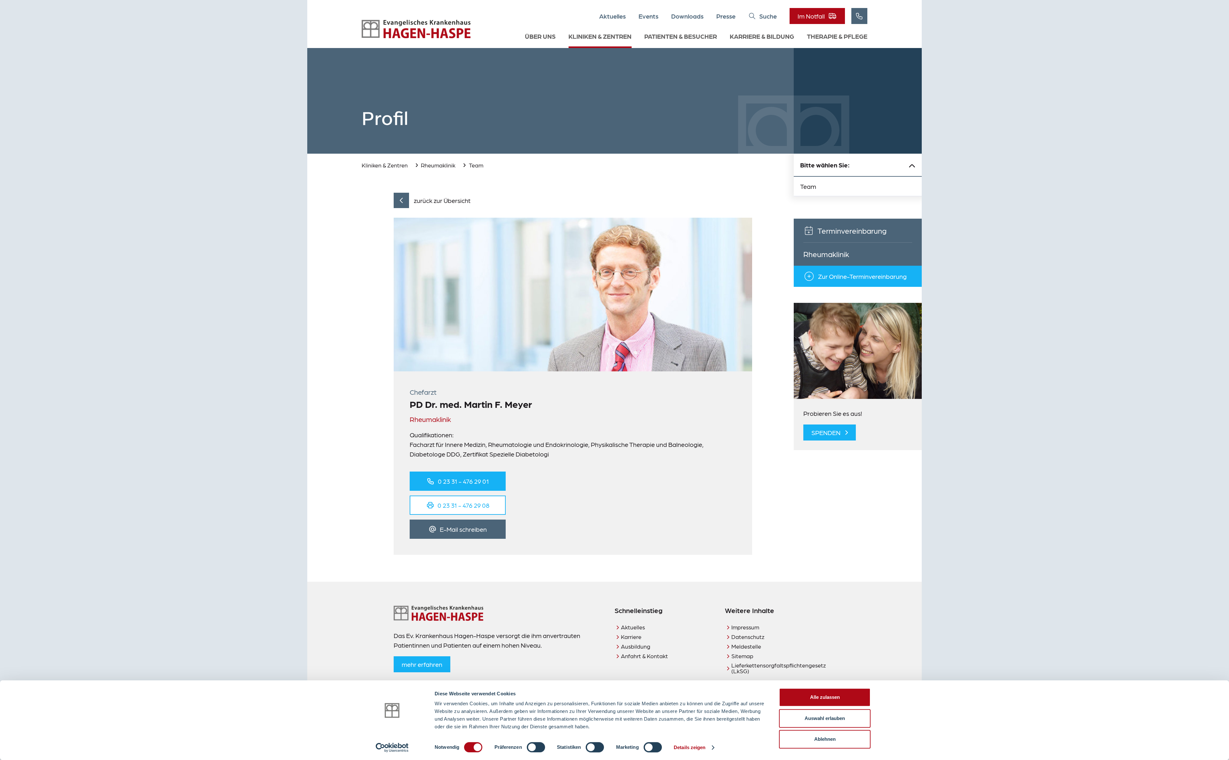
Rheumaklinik (438, 165)
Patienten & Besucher (680, 36)
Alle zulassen (825, 697)
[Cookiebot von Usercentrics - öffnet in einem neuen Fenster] (392, 747)
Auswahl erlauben (825, 718)
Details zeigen (689, 747)
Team (476, 165)
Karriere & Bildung (762, 36)
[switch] (536, 747)
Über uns (540, 36)
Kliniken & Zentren (599, 36)
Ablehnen (825, 739)
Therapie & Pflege (837, 36)
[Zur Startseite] (416, 29)
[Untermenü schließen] (912, 165)
